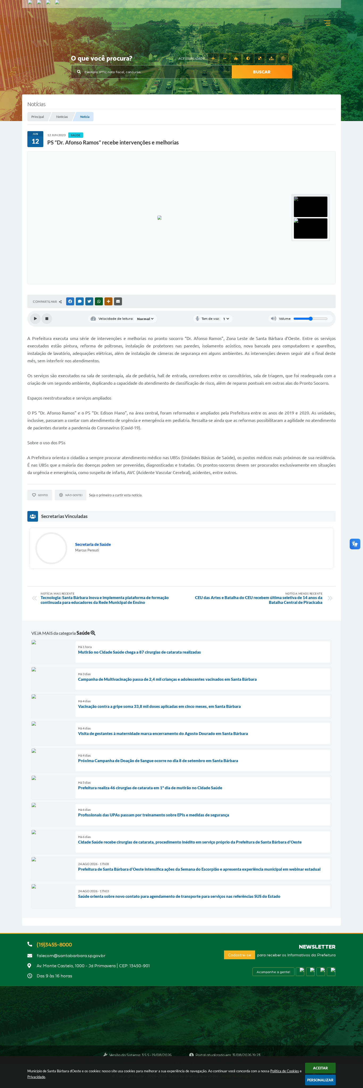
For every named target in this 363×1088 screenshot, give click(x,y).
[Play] (35, 318)
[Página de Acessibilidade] (283, 58)
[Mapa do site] (271, 58)
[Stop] (46, 318)
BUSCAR (262, 71)
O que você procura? (101, 58)
